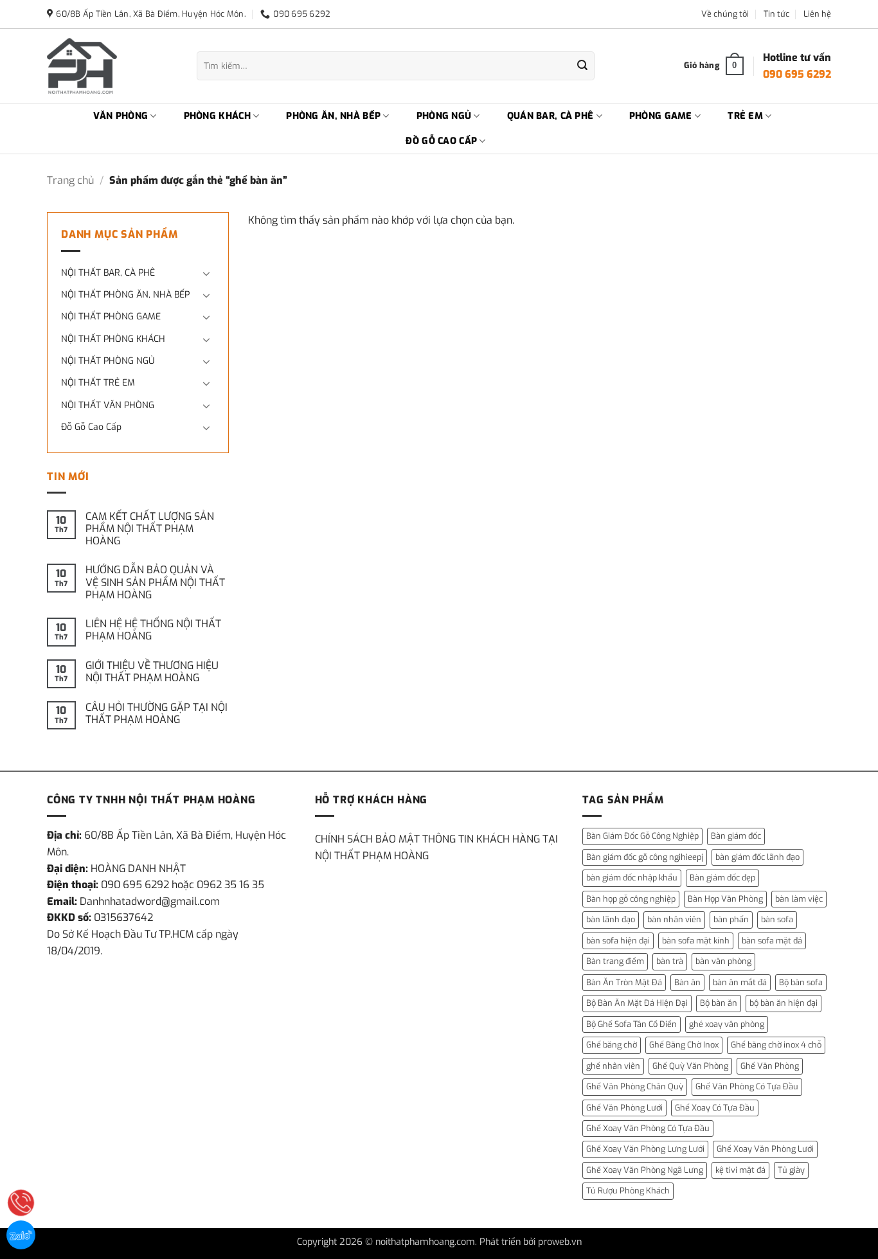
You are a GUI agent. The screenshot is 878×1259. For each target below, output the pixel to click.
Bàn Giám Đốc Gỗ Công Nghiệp (642, 835)
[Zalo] (20, 1234)
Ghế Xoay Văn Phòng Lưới (765, 1148)
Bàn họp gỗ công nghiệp (631, 898)
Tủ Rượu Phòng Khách (628, 1190)
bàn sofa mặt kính (696, 940)
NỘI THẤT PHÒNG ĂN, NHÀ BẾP (125, 295)
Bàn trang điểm (615, 961)
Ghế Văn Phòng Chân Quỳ (634, 1086)
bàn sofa (777, 919)
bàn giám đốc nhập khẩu (631, 877)
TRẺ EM (745, 116)
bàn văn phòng (723, 961)
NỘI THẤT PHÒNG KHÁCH (113, 339)
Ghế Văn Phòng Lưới (624, 1107)
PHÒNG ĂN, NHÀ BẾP (333, 116)
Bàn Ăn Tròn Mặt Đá (624, 982)
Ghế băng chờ (611, 1044)
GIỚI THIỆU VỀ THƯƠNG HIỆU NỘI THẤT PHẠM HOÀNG (152, 671)
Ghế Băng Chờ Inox (684, 1044)
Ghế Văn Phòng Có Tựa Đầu (746, 1086)
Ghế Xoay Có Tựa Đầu (715, 1107)
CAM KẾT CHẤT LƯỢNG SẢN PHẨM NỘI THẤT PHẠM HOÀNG (149, 529)
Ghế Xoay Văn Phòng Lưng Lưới (645, 1148)
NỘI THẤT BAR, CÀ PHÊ (108, 273)
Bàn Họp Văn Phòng (725, 898)
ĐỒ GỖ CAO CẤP (441, 141)
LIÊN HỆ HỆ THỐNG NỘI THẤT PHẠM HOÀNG (153, 630)
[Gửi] (582, 66)
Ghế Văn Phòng (769, 1065)
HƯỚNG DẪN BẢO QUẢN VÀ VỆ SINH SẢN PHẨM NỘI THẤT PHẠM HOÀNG (155, 582)
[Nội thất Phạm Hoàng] (112, 66)
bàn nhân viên (674, 919)
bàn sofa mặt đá (772, 940)
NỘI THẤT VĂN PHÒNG (107, 405)
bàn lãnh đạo (610, 919)
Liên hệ (817, 13)
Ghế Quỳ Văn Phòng (690, 1065)
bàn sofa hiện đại (618, 940)
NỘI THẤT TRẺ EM (98, 383)
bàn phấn (731, 919)
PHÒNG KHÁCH (217, 116)
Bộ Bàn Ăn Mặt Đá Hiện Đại (637, 1002)
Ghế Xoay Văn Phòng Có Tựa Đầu (648, 1128)
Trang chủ (70, 180)
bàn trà (669, 961)
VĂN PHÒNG (120, 116)
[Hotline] (20, 1202)
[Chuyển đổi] (207, 273)
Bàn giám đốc (736, 835)
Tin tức (776, 13)
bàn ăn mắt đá (740, 982)
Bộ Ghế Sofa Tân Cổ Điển (631, 1024)
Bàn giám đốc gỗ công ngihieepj (644, 857)
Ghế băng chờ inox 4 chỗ (776, 1044)
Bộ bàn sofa (801, 982)
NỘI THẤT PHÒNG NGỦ (107, 361)
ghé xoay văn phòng (726, 1024)
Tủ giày (791, 1170)
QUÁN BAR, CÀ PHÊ (550, 116)
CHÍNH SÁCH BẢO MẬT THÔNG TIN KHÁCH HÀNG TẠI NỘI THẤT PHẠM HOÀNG (436, 847)
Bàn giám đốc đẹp (722, 877)
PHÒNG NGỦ (444, 116)
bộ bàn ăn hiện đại (783, 1002)
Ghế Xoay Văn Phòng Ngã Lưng (644, 1170)
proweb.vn (560, 1242)
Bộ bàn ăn (718, 1002)
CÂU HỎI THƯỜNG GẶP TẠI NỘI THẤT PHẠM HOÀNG (156, 713)
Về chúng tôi (725, 13)
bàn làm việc (799, 898)
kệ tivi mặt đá (740, 1170)
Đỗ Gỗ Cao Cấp (91, 427)
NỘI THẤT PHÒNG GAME (111, 316)
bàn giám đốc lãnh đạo (757, 857)
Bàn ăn (687, 982)
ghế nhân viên (613, 1065)
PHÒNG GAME (660, 116)
